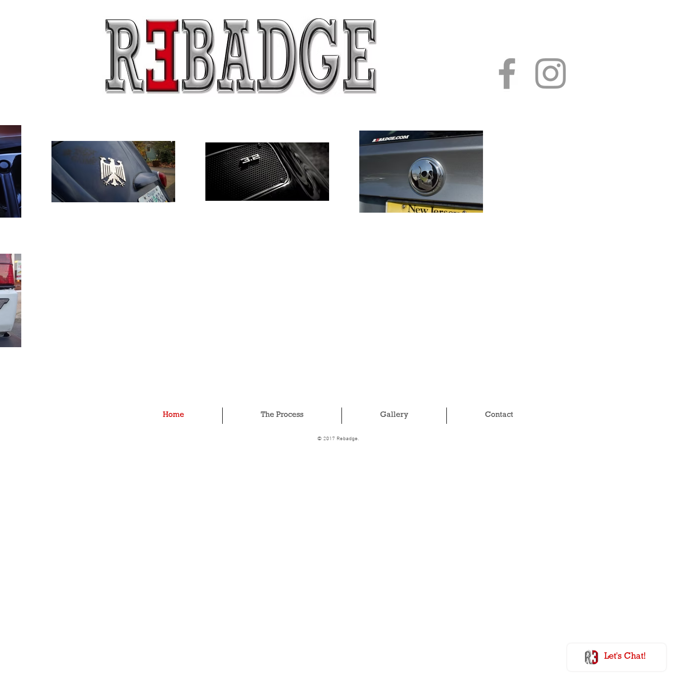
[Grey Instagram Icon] (550, 73)
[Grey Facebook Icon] (507, 73)
